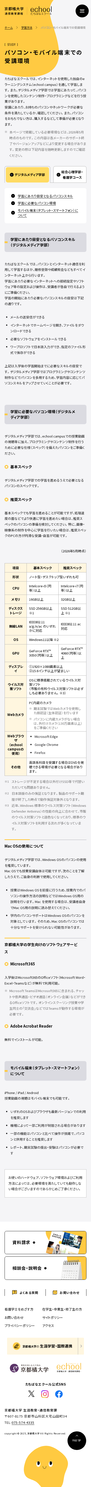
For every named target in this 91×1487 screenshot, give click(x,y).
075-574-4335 (23, 1422)
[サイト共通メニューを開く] (82, 11)
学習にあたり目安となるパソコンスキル (45, 196)
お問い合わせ (14, 1317)
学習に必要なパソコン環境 (37, 203)
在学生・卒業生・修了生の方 (62, 1309)
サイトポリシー (52, 1317)
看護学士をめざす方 (19, 1309)
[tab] (27, 174)
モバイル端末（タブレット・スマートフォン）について (48, 212)
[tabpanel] (45, 693)
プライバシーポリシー (20, 1325)
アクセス (48, 1326)
